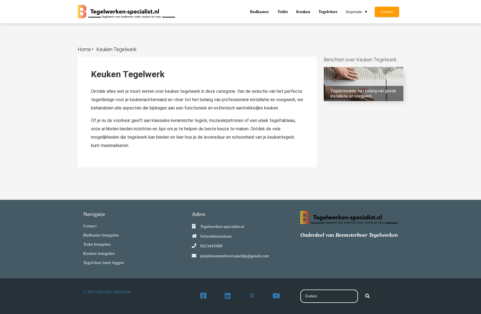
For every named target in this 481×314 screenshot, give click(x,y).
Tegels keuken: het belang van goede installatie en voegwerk (360, 72)
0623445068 (211, 246)
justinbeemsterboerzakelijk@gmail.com (234, 256)
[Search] (367, 296)
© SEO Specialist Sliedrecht (107, 292)
